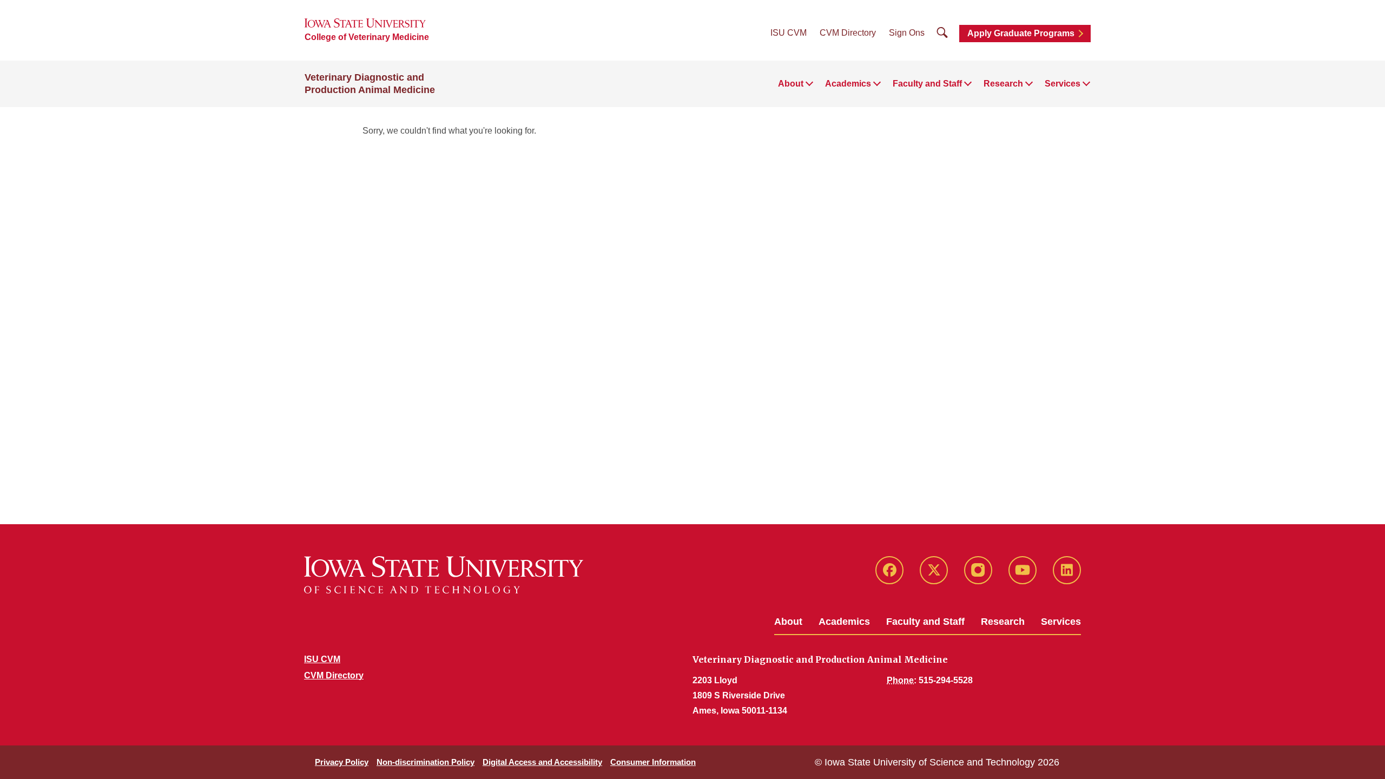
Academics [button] (848, 83)
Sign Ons (907, 32)
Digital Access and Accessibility (542, 762)
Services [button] (1062, 83)
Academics (844, 621)
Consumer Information (653, 762)
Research (1003, 621)
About (788, 621)
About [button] (790, 83)
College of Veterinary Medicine (367, 37)
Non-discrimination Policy (425, 762)
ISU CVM (788, 32)
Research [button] (1003, 83)
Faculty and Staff (925, 621)
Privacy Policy (341, 762)
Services (1061, 621)
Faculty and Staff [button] (927, 83)
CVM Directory (848, 32)
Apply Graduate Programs (1020, 33)
